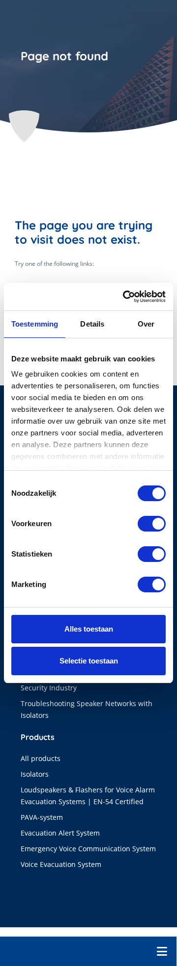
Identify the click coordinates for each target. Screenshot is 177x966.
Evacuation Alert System (60, 833)
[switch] (152, 524)
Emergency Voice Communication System (88, 848)
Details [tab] (92, 324)
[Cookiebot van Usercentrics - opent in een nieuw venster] (125, 296)
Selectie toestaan (88, 661)
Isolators (35, 774)
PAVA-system (42, 817)
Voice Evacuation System (61, 864)
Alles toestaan (88, 629)
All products (40, 758)
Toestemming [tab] (34, 324)
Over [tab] (146, 324)
